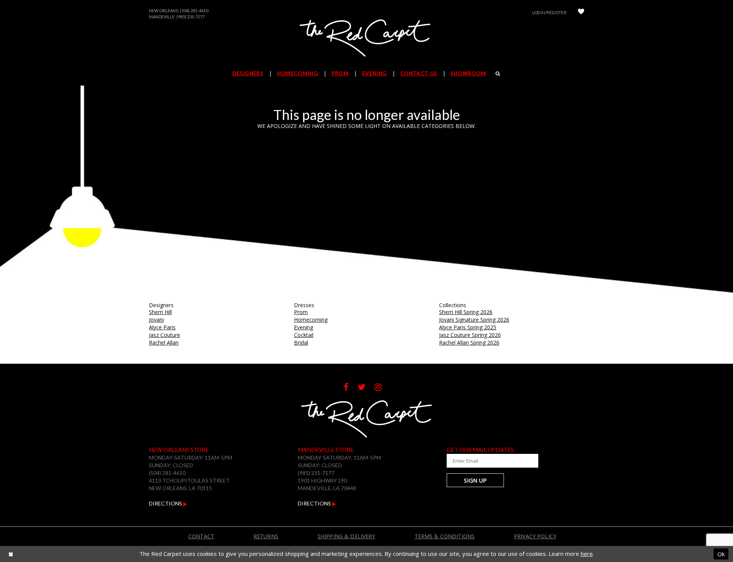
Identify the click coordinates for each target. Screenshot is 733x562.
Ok (721, 553)
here (587, 553)
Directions (166, 503)
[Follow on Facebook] (351, 388)
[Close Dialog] (11, 553)
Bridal (301, 342)
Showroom (468, 73)
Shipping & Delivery (346, 536)
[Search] (498, 73)
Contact (201, 536)
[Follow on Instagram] (382, 388)
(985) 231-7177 (190, 16)
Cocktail (303, 334)
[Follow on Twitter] (366, 388)
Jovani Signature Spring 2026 (474, 319)
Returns (265, 536)
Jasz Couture (164, 334)
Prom (301, 312)
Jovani (156, 319)
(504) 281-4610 (194, 10)
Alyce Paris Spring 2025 (467, 327)
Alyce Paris (162, 327)
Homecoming (311, 319)
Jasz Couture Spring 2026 (470, 334)
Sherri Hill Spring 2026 (465, 312)
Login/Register (549, 12)
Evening (303, 327)
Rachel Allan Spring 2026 (469, 342)
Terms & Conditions (445, 536)
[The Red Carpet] (366, 38)
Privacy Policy (535, 536)
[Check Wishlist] (581, 12)
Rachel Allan (164, 342)
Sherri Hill (160, 312)
